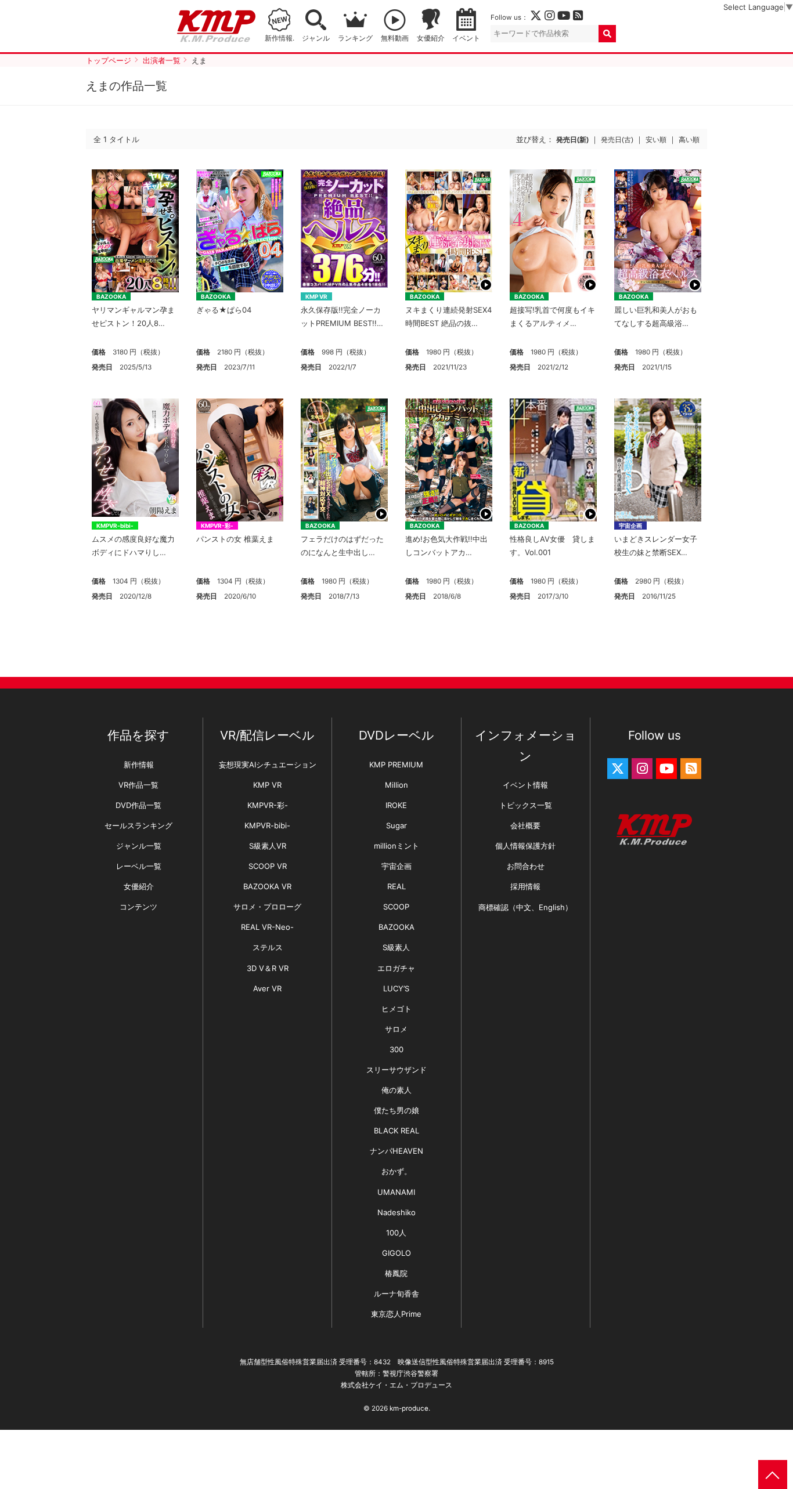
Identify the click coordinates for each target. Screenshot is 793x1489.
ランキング (355, 38)
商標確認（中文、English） (525, 907)
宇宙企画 (630, 525)
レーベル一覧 (138, 866)
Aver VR (267, 988)
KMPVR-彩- (217, 525)
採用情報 (525, 886)
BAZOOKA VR (267, 886)
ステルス (268, 947)
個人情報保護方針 (525, 845)
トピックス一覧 (525, 805)
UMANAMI (396, 1192)
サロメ (396, 1029)
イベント (466, 38)
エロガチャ (396, 968)
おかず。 (396, 1171)
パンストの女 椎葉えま (235, 539)
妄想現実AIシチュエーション (267, 764)
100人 (396, 1232)
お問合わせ (526, 866)
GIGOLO (396, 1253)
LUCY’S (396, 988)
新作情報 (139, 764)
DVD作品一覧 (138, 805)
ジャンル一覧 (138, 845)
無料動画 (395, 38)
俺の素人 (396, 1090)
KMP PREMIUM (396, 764)
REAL (396, 886)
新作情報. (279, 38)
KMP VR (316, 296)
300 (396, 1049)
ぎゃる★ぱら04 (223, 309)
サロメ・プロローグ (267, 906)
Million (396, 784)
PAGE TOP (772, 1474)
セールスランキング (138, 825)
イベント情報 (525, 784)
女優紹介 (431, 38)
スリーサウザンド (396, 1069)
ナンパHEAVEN (396, 1150)
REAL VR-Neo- (267, 927)
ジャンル (316, 38)
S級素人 (396, 947)
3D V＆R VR (268, 968)
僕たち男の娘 (396, 1110)
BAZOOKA (111, 296)
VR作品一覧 (138, 784)
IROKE (396, 805)
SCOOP (396, 906)
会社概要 (525, 825)
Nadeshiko (396, 1212)
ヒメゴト (396, 1008)
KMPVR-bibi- (115, 525)
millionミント (396, 845)
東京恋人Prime (396, 1313)
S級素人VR (267, 845)
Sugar (396, 825)
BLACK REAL (396, 1130)
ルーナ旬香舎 (396, 1293)
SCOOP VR (267, 866)
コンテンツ (138, 906)
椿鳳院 (396, 1273)
